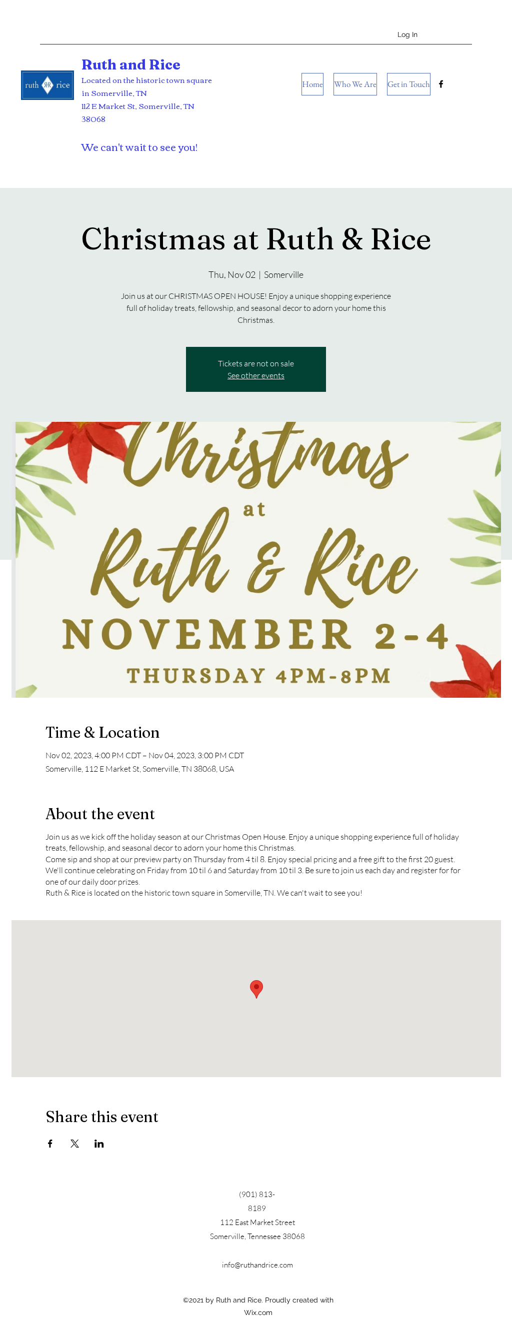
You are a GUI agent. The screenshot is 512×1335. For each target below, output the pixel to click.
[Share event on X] (75, 1144)
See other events (256, 375)
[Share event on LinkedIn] (99, 1144)
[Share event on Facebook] (50, 1144)
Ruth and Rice (131, 64)
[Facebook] (441, 84)
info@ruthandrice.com (257, 1265)
